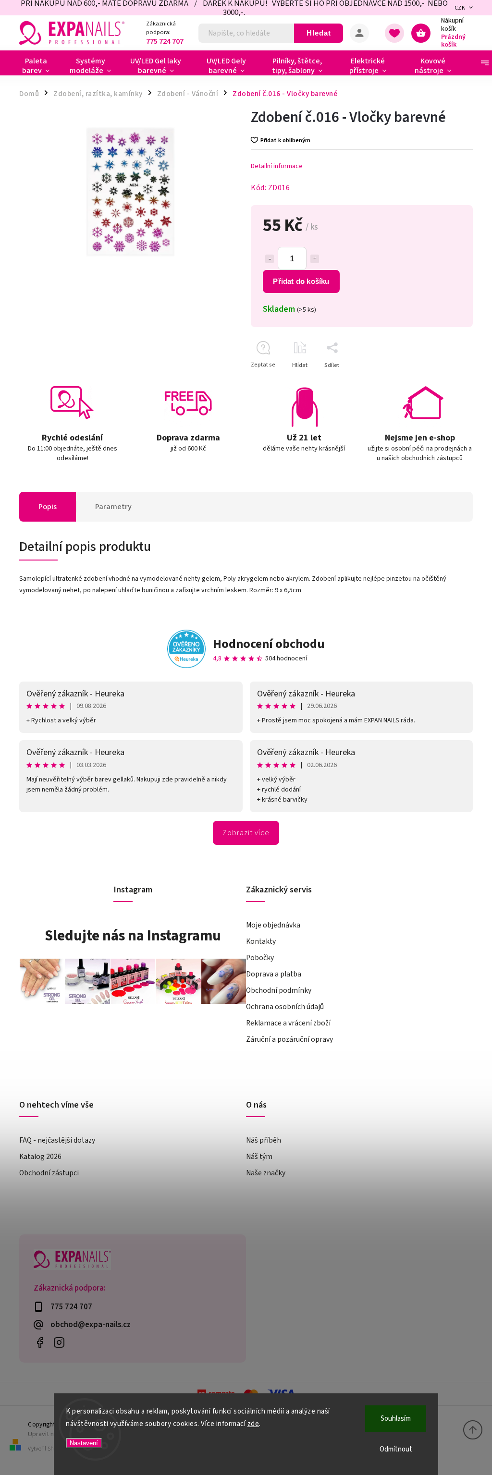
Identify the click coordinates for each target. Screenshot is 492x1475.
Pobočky (260, 957)
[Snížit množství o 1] (269, 259)
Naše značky (265, 1173)
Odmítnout (396, 1449)
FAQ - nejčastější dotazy (57, 1140)
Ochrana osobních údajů (285, 1006)
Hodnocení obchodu (269, 644)
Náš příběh (263, 1140)
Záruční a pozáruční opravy (289, 1039)
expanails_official (59, 1343)
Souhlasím (396, 1419)
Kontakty (261, 941)
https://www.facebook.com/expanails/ (40, 1343)
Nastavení (84, 1443)
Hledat (319, 33)
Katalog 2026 (40, 1156)
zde (253, 1424)
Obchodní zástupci (49, 1173)
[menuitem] (39, 65)
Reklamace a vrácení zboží (288, 1023)
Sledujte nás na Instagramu (133, 935)
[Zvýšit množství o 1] (314, 259)
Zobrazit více (246, 833)
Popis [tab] (47, 506)
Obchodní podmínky (278, 990)
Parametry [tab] (113, 506)
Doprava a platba (273, 974)
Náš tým (259, 1156)
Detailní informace (277, 166)
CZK (460, 8)
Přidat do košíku (301, 281)
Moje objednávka (273, 925)
